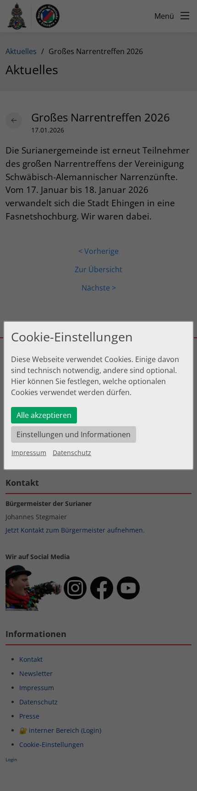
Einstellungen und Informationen (73, 434)
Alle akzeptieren (43, 415)
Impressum (28, 452)
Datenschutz (72, 452)
